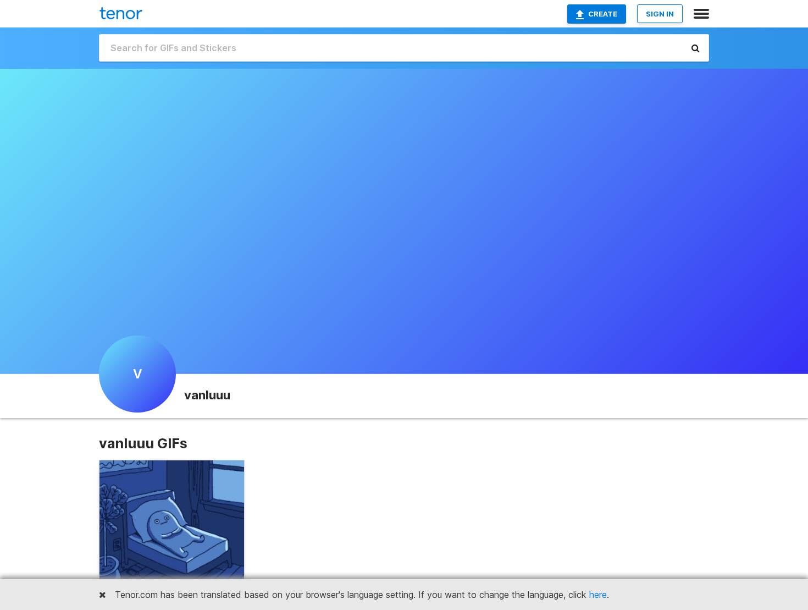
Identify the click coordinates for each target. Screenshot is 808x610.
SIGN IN (660, 13)
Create (602, 13)
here (598, 594)
